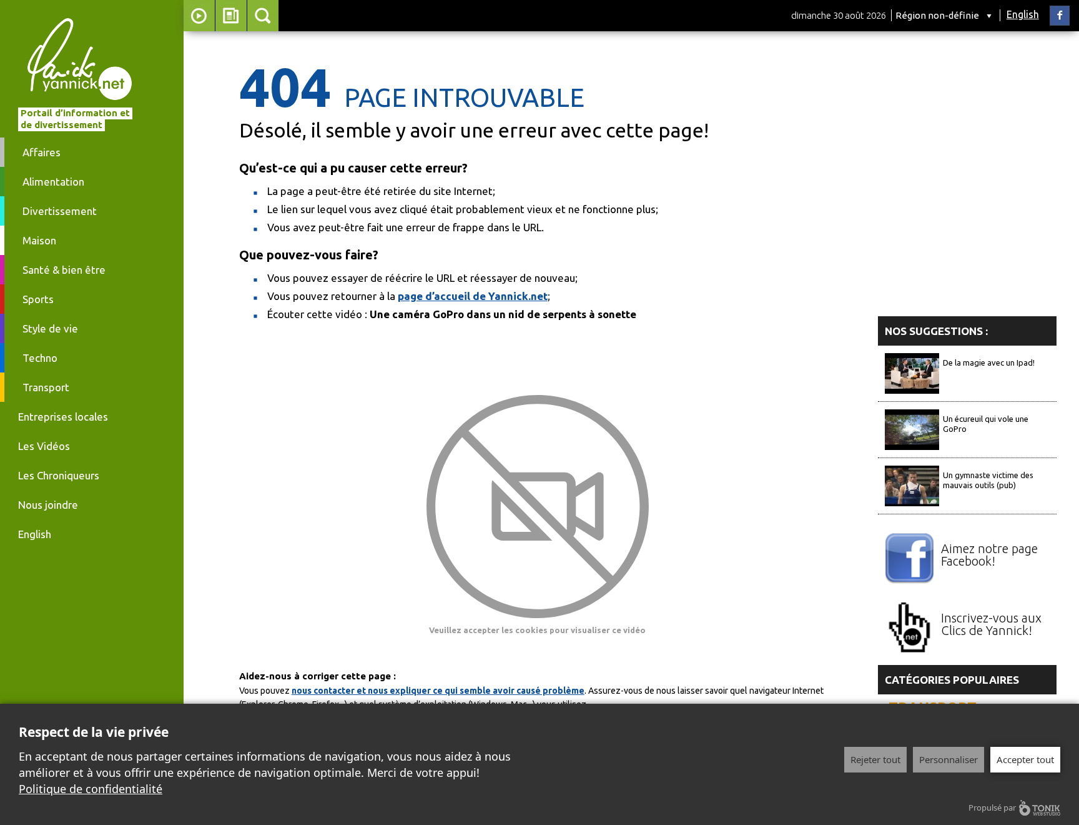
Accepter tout (1025, 759)
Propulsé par (992, 807)
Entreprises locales (63, 416)
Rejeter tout (875, 759)
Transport (45, 387)
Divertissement (59, 211)
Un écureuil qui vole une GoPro (985, 423)
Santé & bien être (64, 270)
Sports (38, 299)
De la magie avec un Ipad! (989, 362)
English (1023, 14)
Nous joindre (48, 505)
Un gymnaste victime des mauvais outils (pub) (988, 480)
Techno (39, 358)
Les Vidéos (44, 446)
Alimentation (53, 182)
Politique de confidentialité (90, 788)
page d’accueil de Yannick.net (473, 296)
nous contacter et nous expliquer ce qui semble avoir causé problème (438, 691)
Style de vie (50, 328)
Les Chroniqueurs (58, 475)
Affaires (41, 152)
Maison (39, 240)
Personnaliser (948, 759)
